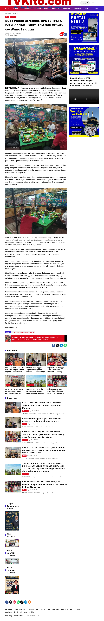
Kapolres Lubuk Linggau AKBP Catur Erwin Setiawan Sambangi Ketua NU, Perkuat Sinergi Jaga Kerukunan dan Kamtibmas (56, 370)
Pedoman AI (40, 609)
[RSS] (29, 602)
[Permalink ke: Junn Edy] (7, 34)
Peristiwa (13, 17)
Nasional (9, 363)
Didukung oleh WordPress (14, 616)
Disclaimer (24, 612)
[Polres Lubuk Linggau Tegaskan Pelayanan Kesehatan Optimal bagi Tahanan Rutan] (36, 359)
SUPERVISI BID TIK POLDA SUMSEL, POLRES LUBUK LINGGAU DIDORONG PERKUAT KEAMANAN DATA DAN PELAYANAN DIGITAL (14, 391)
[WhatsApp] (65, 345)
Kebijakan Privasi (11, 612)
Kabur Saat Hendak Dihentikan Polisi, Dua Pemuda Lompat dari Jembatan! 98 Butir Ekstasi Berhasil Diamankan (55, 391)
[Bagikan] (65, 34)
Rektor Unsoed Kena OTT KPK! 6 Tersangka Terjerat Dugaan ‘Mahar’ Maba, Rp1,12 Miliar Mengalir (14, 370)
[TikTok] (22, 602)
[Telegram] (61, 345)
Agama (51, 363)
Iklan (33, 612)
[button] (88, 3)
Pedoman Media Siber (56, 609)
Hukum (30, 363)
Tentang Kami (20, 609)
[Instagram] (14, 602)
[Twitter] (57, 345)
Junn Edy (12, 33)
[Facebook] (53, 345)
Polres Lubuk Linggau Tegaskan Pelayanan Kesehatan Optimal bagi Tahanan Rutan (35, 370)
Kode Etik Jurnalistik (74, 609)
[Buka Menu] (97, 3)
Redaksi (31, 609)
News (7, 17)
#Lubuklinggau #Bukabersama (23, 332)
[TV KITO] (38, 3)
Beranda (8, 609)
